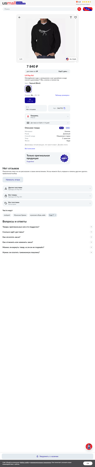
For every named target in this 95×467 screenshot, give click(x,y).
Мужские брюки (20, 215)
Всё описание (30, 148)
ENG (68, 128)
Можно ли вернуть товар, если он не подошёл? (23, 247)
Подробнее (30, 161)
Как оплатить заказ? (11, 237)
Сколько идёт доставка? (13, 232)
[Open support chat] (89, 446)
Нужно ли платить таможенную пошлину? (21, 252)
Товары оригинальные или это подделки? (21, 227)
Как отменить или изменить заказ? (18, 242)
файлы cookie (24, 462)
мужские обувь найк (37, 215)
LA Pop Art (29, 75)
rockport (7, 215)
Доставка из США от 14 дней (40, 123)
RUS (61, 128)
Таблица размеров (62, 95)
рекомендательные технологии (40, 462)
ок (88, 463)
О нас (88, 9)
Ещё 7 (51, 215)
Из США (73, 59)
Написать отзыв (13, 180)
